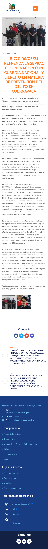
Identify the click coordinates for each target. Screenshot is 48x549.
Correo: (20, 420)
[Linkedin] (32, 335)
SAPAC (7, 449)
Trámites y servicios (12, 473)
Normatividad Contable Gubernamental (20, 444)
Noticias (7, 483)
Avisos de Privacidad (12, 434)
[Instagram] (29, 541)
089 (31, 504)
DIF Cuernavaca (10, 454)
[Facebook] (16, 335)
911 (17, 514)
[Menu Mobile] (35, 8)
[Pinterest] (26, 335)
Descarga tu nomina (12, 488)
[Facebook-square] (18, 541)
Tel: (13, 416)
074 (17, 509)
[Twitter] (21, 335)
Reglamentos (9, 439)
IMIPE (6, 459)
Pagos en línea (10, 478)
